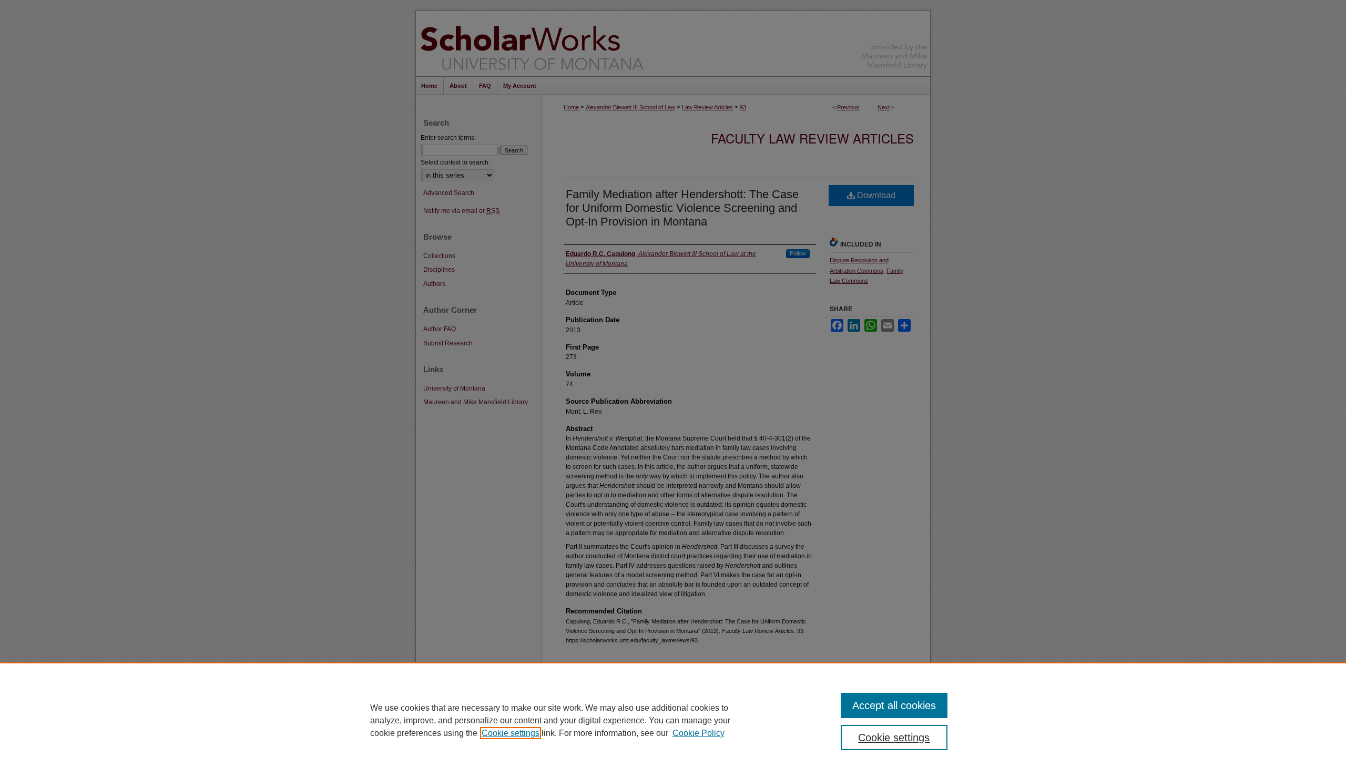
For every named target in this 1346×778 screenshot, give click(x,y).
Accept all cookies (894, 705)
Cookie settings (510, 733)
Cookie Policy (698, 733)
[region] (673, 720)
